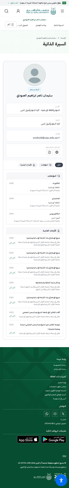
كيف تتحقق (14, 2)
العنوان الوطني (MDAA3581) (55, 423)
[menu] (62, 11)
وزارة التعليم (62, 382)
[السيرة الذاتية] (49, 152)
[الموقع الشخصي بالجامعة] (57, 152)
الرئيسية (63, 38)
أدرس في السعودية (59, 398)
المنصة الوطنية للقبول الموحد (55, 390)
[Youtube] (55, 414)
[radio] (59, 165)
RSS (64, 456)
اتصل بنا (63, 419)
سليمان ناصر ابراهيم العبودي (46, 38)
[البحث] (6, 11)
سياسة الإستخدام (60, 369)
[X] (63, 414)
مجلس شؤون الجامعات (57, 386)
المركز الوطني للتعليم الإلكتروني (55, 394)
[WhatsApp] (47, 414)
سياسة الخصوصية (60, 365)
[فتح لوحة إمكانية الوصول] (61, 480)
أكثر (14, 243)
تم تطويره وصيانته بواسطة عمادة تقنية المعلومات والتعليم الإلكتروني (43, 467)
